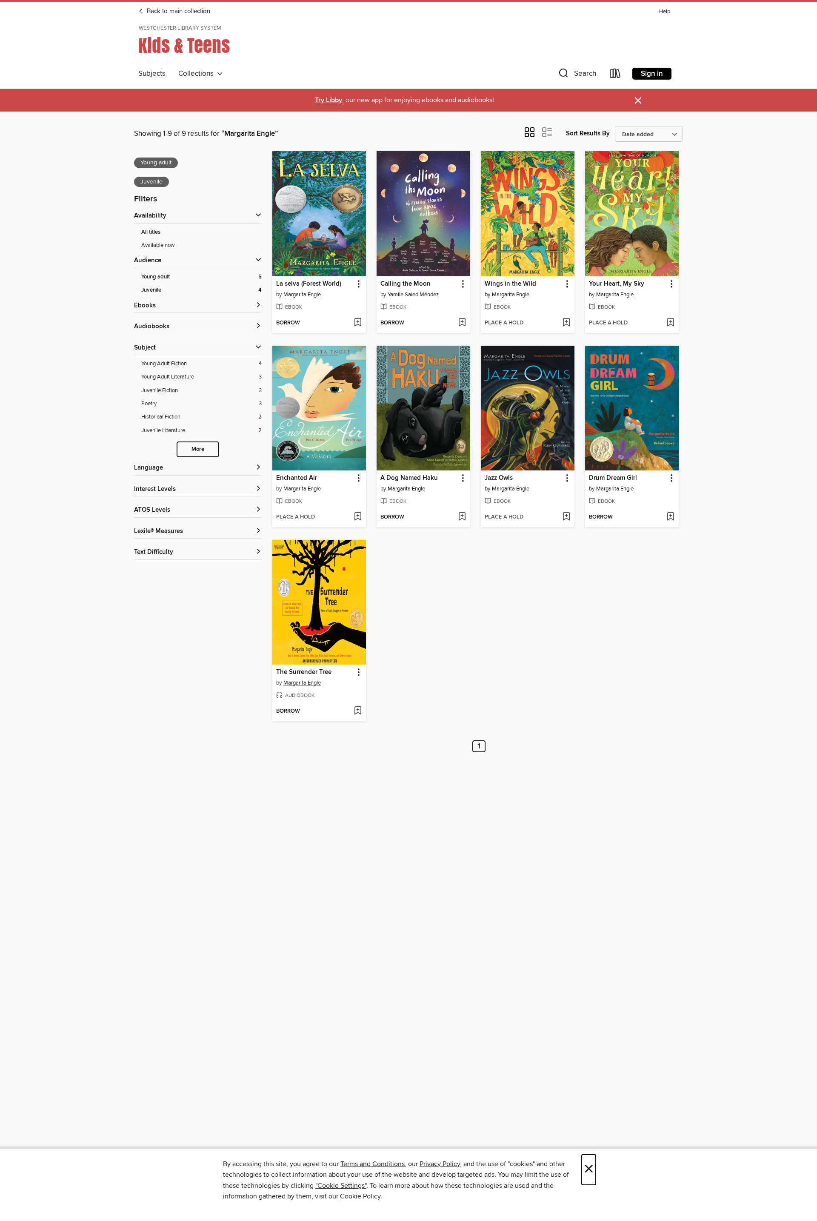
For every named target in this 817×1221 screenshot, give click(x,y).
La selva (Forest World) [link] (308, 284)
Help (664, 12)
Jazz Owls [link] (499, 478)
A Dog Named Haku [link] (409, 478)
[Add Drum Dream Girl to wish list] (670, 517)
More (197, 449)
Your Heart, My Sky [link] (616, 284)
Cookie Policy (360, 1196)
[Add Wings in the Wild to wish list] (566, 323)
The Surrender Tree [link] (303, 672)
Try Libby (328, 100)
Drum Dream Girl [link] (613, 478)
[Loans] (615, 75)
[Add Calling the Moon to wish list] (462, 323)
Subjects (152, 73)
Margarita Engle (302, 294)
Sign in (652, 73)
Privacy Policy (440, 1164)
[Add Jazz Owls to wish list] (566, 517)
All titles (150, 232)
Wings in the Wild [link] (510, 284)
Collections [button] (197, 73)
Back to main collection (177, 11)
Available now (158, 245)
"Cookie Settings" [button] (340, 1185)
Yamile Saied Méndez (413, 294)
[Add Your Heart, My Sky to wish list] (670, 323)
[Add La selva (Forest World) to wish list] (357, 323)
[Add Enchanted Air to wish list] (357, 517)
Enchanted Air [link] (296, 478)
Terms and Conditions (372, 1164)
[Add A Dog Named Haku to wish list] (462, 517)
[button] (577, 75)
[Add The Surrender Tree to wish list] (357, 711)
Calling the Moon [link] (405, 284)
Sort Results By (588, 133)
